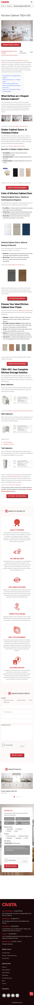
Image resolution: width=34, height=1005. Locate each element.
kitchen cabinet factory (14, 476)
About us (4, 967)
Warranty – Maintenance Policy (9, 955)
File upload (7, 841)
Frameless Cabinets (8, 444)
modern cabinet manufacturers (19, 126)
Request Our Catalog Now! (17, 363)
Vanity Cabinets (6, 972)
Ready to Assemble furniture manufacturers (20, 410)
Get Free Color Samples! (17, 298)
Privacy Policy (5, 958)
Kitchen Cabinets (6, 969)
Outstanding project (7, 978)
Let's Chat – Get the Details (17, 496)
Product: (6, 833)
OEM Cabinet (5, 975)
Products (9, 6)
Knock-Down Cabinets (14, 485)
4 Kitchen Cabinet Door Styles (16, 146)
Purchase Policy (6, 952)
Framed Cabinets (7, 442)
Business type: (8, 827)
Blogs (3, 980)
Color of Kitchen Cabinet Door (10, 83)
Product (4, 698)
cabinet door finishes (24, 310)
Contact (4, 983)
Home (2, 6)
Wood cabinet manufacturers (16, 264)
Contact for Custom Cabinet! (17, 187)
